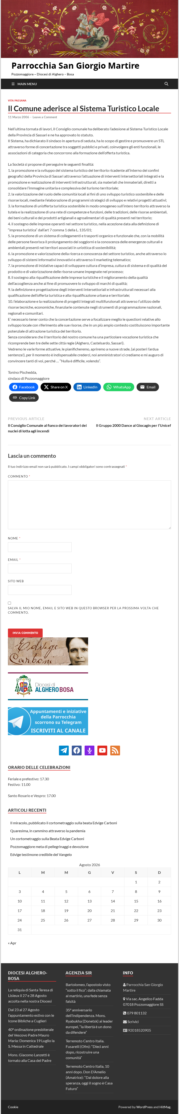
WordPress (144, 1107)
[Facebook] (64, 750)
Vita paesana (17, 100)
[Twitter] (77, 750)
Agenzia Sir (78, 972)
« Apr (12, 943)
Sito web (16, 581)
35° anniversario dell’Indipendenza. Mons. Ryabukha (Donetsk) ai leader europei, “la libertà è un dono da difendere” (89, 1021)
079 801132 (136, 1013)
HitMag (164, 1107)
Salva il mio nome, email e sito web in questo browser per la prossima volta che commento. (83, 610)
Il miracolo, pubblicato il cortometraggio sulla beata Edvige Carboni (63, 823)
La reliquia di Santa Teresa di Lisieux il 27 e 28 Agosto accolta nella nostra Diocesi (30, 995)
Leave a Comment (45, 117)
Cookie (13, 1107)
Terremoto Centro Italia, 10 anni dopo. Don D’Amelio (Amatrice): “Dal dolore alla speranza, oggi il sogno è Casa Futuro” (89, 1077)
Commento (19, 476)
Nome (14, 538)
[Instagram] (102, 750)
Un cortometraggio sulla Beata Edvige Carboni (47, 838)
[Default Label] (89, 750)
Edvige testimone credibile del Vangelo (41, 854)
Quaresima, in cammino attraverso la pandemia (47, 830)
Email (14, 560)
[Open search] (166, 84)
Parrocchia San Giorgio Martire (75, 65)
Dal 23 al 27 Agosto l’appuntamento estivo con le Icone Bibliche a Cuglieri (31, 1015)
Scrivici (133, 1021)
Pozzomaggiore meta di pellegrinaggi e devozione (49, 846)
